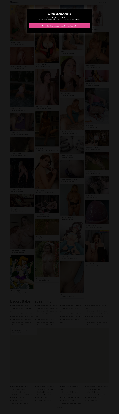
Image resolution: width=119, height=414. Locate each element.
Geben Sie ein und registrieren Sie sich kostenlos (59, 26)
